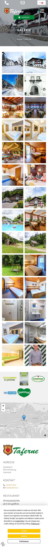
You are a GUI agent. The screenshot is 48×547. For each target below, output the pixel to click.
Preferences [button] (35, 524)
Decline (24, 536)
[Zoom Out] (3, 409)
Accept (24, 531)
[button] (24, 17)
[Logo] (14, 11)
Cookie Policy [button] (19, 521)
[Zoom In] (3, 406)
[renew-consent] (3, 544)
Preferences (24, 541)
